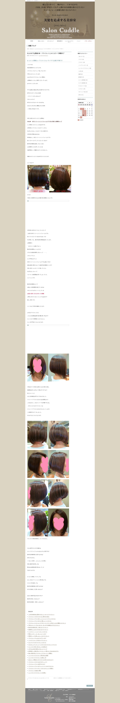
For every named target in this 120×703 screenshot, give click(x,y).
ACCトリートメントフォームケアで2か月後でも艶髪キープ (47, 121)
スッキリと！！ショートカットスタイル (37, 631)
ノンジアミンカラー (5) (83, 65)
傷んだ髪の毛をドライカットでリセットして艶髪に (40, 653)
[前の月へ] (87, 103)
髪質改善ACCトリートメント (83, 689)
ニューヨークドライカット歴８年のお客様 (38, 655)
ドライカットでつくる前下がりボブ (36, 664)
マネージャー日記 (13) (82, 91)
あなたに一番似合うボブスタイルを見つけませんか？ (40, 659)
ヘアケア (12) (81, 59)
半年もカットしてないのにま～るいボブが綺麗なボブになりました (44, 625)
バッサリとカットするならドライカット (37, 640)
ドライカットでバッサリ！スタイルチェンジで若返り (40, 668)
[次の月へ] (92, 103)
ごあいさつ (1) (81, 56)
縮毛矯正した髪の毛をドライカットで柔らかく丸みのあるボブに (43, 651)
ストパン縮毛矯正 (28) (82, 80)
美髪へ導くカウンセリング (49, 689)
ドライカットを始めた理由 (34, 670)
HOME (29, 689)
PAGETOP (90, 685)
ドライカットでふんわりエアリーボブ (37, 638)
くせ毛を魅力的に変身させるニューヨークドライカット (41, 614)
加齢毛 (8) (80, 74)
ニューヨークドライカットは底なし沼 (37, 657)
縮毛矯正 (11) (81, 77)
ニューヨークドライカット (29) (84, 68)
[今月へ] (90, 103)
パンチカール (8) (81, 88)
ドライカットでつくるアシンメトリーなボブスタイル (40, 666)
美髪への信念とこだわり (37, 689)
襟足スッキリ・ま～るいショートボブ (37, 634)
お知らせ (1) (80, 94)
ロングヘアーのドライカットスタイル (37, 642)
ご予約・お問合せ (65, 690)
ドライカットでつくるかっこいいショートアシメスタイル (41, 618)
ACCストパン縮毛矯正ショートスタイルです (62, 678)
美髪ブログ (57, 690)
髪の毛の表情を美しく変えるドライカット (38, 627)
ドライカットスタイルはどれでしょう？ (37, 662)
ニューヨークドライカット (43, 55)
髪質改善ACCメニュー (72, 689)
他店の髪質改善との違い (60, 689)
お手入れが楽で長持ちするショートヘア (37, 649)
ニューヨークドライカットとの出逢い (37, 672)
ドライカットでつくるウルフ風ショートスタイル (39, 621)
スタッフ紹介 (42, 690)
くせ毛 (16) (80, 71)
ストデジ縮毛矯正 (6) (82, 83)
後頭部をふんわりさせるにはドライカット (38, 629)
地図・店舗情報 (50, 690)
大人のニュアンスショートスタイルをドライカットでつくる (42, 644)
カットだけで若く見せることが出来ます (37, 646)
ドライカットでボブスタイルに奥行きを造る (38, 616)
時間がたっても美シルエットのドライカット (38, 636)
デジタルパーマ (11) (82, 85)
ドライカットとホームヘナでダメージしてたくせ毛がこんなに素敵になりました (47, 623)
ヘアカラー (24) (81, 62)
